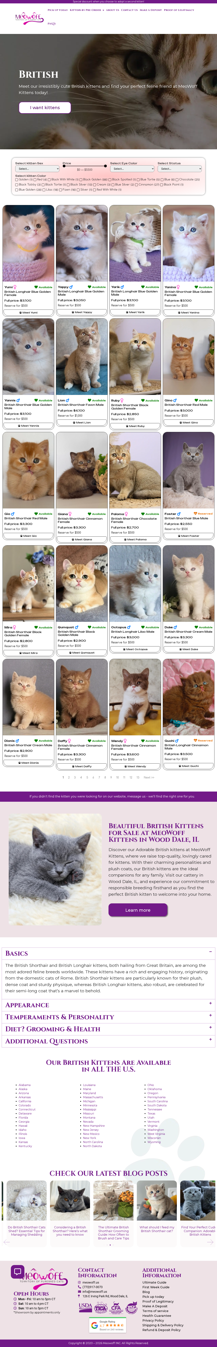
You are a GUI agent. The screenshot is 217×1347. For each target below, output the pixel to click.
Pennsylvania (156, 1097)
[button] (108, 954)
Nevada (88, 1121)
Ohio (150, 1085)
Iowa (22, 1138)
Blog (146, 1292)
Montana (89, 1117)
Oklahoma (154, 1089)
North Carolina (93, 1142)
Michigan (89, 1101)
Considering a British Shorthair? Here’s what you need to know (65, 1231)
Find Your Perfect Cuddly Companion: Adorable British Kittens (195, 1231)
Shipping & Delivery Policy (162, 1325)
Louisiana (89, 1085)
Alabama (25, 1085)
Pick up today (58, 10)
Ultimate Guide (154, 1282)
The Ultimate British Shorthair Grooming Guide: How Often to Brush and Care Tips (108, 1232)
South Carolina (157, 1101)
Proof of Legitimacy (179, 10)
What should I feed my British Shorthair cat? (152, 1229)
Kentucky (25, 1146)
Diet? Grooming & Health (52, 1029)
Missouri (88, 1113)
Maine (87, 1089)
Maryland (89, 1093)
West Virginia (156, 1134)
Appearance (27, 1005)
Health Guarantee (156, 1316)
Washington (155, 1129)
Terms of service (155, 1311)
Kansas (23, 1142)
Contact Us (129, 10)
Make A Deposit (151, 10)
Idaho (22, 1129)
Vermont (153, 1121)
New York (89, 1138)
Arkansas (25, 1097)
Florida (23, 1117)
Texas (151, 1113)
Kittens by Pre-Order (85, 10)
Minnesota (90, 1105)
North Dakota (92, 1146)
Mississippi (89, 1109)
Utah (150, 1117)
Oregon (152, 1093)
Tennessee (154, 1109)
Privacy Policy (153, 1320)
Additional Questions (46, 1041)
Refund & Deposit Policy (161, 1330)
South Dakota (156, 1105)
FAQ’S (52, 23)
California (25, 1101)
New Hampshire (94, 1125)
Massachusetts (93, 1097)
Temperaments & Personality (59, 1017)
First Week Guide (156, 1287)
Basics (16, 953)
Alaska (23, 1089)
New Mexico (91, 1134)
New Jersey (91, 1129)
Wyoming (154, 1142)
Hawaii (23, 1125)
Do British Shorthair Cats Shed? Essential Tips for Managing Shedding (22, 1231)
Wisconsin (154, 1138)
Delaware (25, 1113)
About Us (112, 10)
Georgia (24, 1121)
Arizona (24, 1093)
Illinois (23, 1134)
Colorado (25, 1105)
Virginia (152, 1125)
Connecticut (27, 1109)
